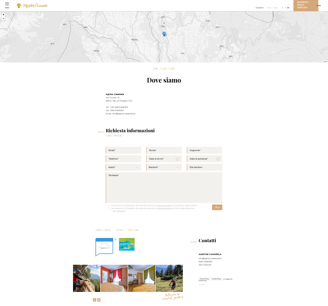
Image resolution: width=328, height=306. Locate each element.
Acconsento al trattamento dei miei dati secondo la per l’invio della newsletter (152, 208)
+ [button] (3, 14)
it (282, 8)
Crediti (201, 284)
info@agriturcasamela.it (210, 258)
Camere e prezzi (103, 230)
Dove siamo (272, 8)
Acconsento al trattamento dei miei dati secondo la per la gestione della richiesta (154, 205)
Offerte (119, 230)
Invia (217, 207)
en (288, 8)
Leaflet (325, 61)
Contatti (260, 8)
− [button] (3, 18)
